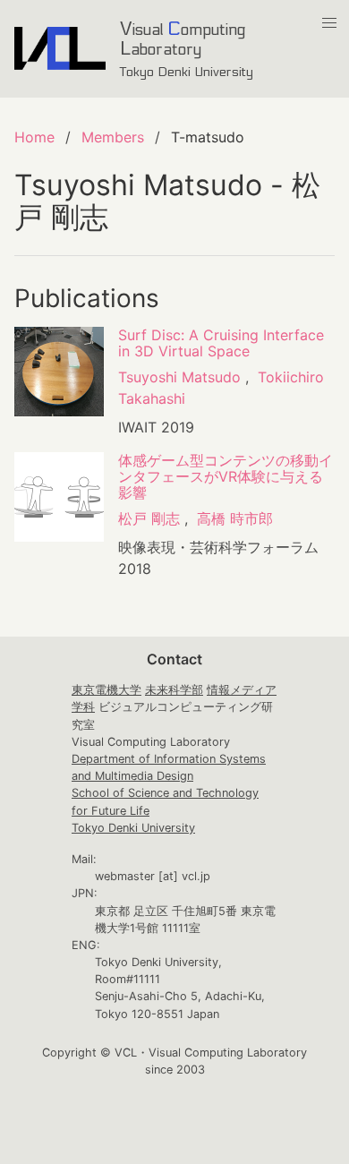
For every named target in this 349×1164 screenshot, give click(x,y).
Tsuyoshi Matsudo (179, 377)
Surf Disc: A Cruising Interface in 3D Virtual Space (221, 343)
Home (34, 137)
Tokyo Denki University (133, 827)
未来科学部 (174, 690)
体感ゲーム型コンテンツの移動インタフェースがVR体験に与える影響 (225, 476)
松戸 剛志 (149, 518)
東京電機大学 (106, 690)
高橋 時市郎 (235, 518)
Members (112, 137)
